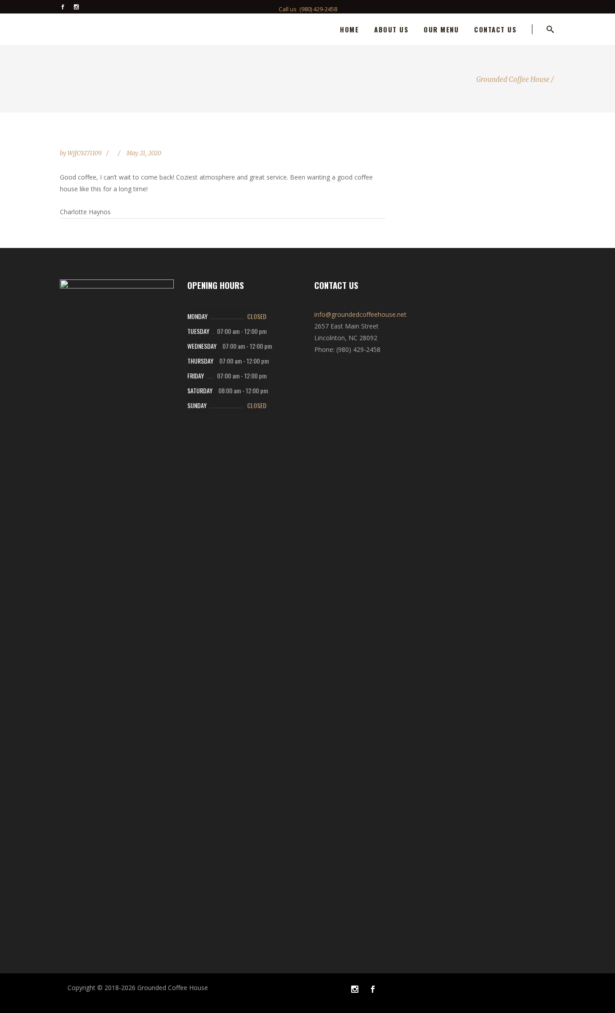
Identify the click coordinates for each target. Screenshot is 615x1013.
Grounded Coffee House (513, 79)
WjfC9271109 (85, 153)
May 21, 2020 (144, 153)
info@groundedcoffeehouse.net (360, 314)
